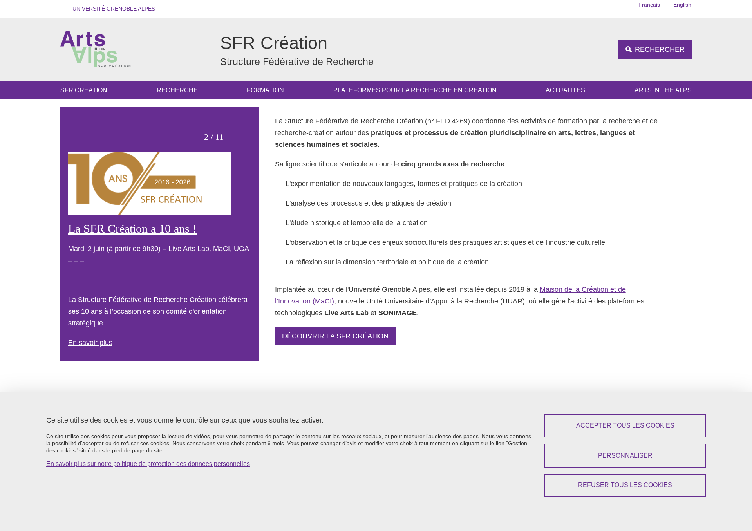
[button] (111, 9)
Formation (265, 90)
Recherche (177, 90)
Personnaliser (625, 455)
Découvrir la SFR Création (335, 336)
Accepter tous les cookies (625, 425)
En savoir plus (90, 343)
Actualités (565, 90)
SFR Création (83, 90)
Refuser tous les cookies (625, 485)
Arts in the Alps (663, 90)
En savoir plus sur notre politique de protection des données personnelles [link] (148, 464)
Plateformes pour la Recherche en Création (415, 90)
